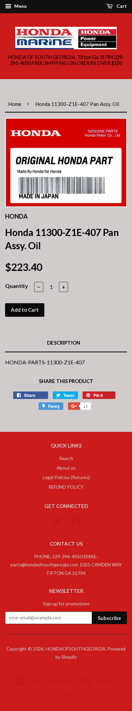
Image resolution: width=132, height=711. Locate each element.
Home (14, 104)
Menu (20, 6)
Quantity (16, 285)
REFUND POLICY (66, 487)
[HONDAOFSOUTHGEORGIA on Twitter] (57, 519)
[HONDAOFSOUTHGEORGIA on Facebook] (75, 519)
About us (66, 468)
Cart (121, 6)
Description (63, 343)
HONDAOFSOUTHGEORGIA (75, 649)
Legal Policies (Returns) (66, 477)
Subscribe (109, 618)
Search (66, 458)
